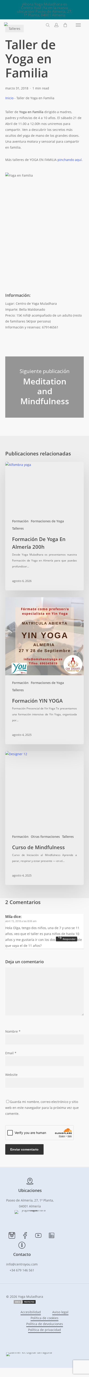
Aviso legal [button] (60, 1312)
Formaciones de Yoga (47, 521)
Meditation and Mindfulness (44, 387)
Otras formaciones (45, 836)
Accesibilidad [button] (31, 1312)
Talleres (18, 528)
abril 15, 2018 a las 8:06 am (21, 921)
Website (11, 1074)
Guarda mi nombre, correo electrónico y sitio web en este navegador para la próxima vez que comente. (42, 1108)
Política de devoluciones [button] (44, 1324)
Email (10, 1053)
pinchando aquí (69, 160)
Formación (20, 521)
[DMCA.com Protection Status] (24, 1303)
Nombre (13, 1031)
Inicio (9, 98)
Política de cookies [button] (44, 1318)
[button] (78, 25)
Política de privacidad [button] (44, 1330)
